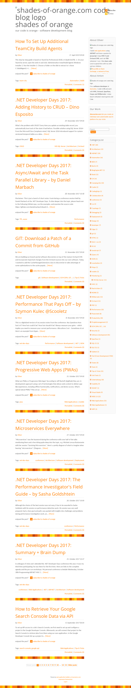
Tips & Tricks (79, 278)
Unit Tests (96, 375)
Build (82, 81)
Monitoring (97, 276)
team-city (23, 81)
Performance (79, 219)
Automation (74, 81)
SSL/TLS (95, 347)
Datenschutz (68, 679)
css (94, 204)
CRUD (22, 146)
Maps (95, 267)
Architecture (71, 146)
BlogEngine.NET (98, 170)
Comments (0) (79, 150)
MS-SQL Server (60, 146)
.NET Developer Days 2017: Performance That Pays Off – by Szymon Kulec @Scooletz (48, 304)
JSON (82, 343)
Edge (94, 229)
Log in (65, 682)
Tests (94, 367)
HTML (95, 238)
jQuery (95, 255)
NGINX (95, 293)
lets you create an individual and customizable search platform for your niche (101, 117)
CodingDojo (97, 191)
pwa (21, 402)
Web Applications (70, 402)
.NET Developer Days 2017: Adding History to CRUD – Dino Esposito (47, 107)
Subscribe (111, 10)
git (39, 278)
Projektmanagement (100, 322)
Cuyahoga (96, 208)
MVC (94, 284)
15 (66, 665)
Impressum (62, 679)
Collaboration (97, 196)
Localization (97, 263)
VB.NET (95, 388)
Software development (50, 278)
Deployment (79, 460)
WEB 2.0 (96, 396)
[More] (34, 68)
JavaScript (96, 250)
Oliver (20, 55)
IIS (94, 246)
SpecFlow (96, 339)
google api (35, 648)
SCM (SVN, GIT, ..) (66, 278)
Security (95, 331)
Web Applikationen (99, 405)
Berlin (95, 166)
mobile (81, 402)
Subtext (95, 352)
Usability (96, 384)
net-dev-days (24, 343)
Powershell (96, 314)
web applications (100, 51)
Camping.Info (98, 183)
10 (58, 665)
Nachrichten (97, 288)
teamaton (93, 89)
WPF (94, 409)
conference (39, 460)
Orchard (81, 146)
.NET (77, 343)
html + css (96, 242)
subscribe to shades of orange (44, 74)
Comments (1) (79, 85)
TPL (21, 219)
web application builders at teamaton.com (68, 677)
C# (94, 179)
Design (95, 221)
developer (96, 225)
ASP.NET (52, 590)
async (25, 219)
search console (25, 648)
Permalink (68, 85)
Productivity (97, 318)
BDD (94, 162)
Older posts (72, 665)
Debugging (96, 212)
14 (63, 665)
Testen (95, 363)
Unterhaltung (98, 380)
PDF (94, 305)
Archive (110, 14)
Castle (95, 187)
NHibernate (97, 297)
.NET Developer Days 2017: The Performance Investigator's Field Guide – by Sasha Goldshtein (49, 486)
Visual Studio (97, 392)
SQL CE (95, 343)
